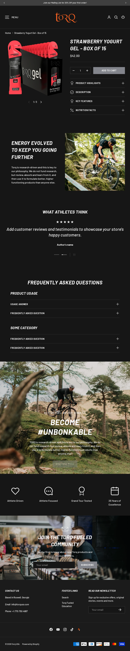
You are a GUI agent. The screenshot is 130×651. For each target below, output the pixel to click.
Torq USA (16, 644)
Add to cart (109, 70)
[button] (123, 17)
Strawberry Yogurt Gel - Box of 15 (30, 33)
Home (8, 33)
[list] (35, 68)
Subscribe (87, 565)
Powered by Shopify (30, 644)
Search (65, 597)
